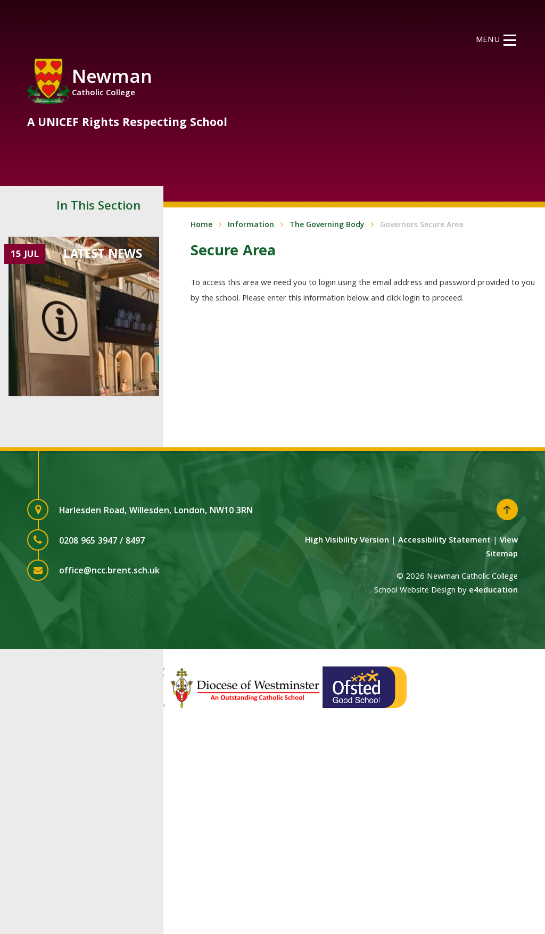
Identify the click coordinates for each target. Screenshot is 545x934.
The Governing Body (327, 225)
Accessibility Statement (444, 541)
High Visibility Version (347, 541)
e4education (493, 591)
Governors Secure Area (422, 225)
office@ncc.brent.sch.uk (109, 571)
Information (251, 225)
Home (201, 225)
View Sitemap (502, 548)
